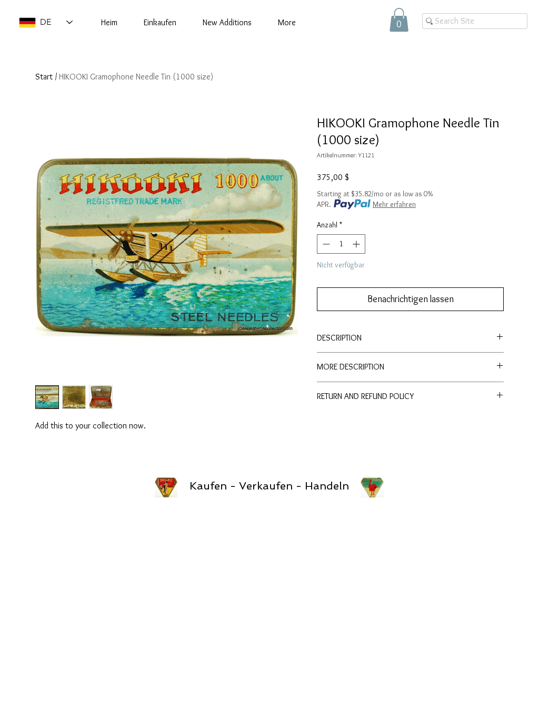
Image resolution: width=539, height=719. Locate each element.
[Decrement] (325, 244)
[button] (399, 20)
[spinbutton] (341, 244)
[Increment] (357, 244)
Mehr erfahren (394, 204)
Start (44, 77)
